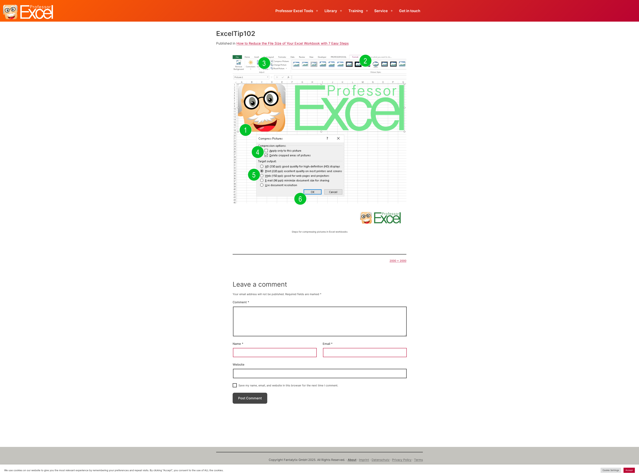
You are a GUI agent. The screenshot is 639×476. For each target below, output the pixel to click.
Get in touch (409, 11)
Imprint (364, 460)
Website (238, 364)
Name (238, 343)
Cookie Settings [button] (611, 470)
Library (330, 11)
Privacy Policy (402, 460)
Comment (241, 302)
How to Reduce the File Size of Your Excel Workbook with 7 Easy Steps (292, 43)
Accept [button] (629, 470)
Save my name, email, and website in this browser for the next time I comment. (288, 385)
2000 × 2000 (398, 260)
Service (381, 11)
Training (355, 11)
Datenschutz (381, 460)
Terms (418, 460)
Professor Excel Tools (294, 11)
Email (327, 343)
